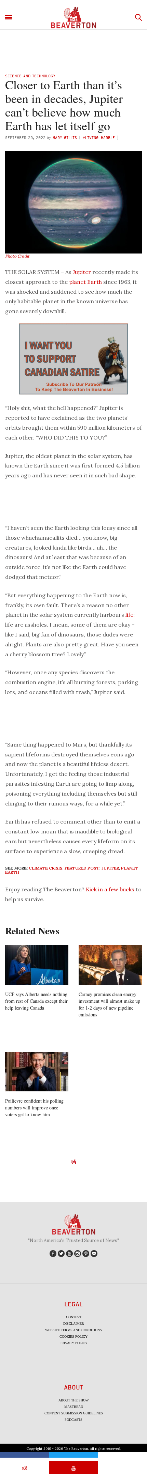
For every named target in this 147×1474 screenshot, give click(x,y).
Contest (73, 1317)
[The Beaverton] (73, 17)
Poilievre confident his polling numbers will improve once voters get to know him (34, 1107)
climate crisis (46, 868)
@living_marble (99, 137)
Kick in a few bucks (110, 889)
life (129, 614)
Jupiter (82, 271)
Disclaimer (73, 1323)
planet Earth (85, 281)
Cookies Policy (73, 1336)
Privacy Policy (73, 1343)
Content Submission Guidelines (73, 1413)
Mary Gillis (65, 137)
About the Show (73, 1400)
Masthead (73, 1407)
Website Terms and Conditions (73, 1330)
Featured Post (82, 868)
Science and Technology (30, 76)
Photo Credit (17, 256)
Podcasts (73, 1420)
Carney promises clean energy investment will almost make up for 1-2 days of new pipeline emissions (109, 1004)
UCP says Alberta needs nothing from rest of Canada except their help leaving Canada (36, 1001)
